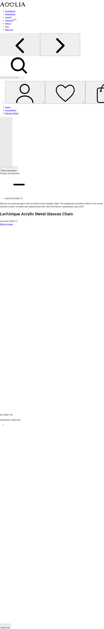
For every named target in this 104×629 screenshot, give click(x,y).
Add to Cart (5, 627)
